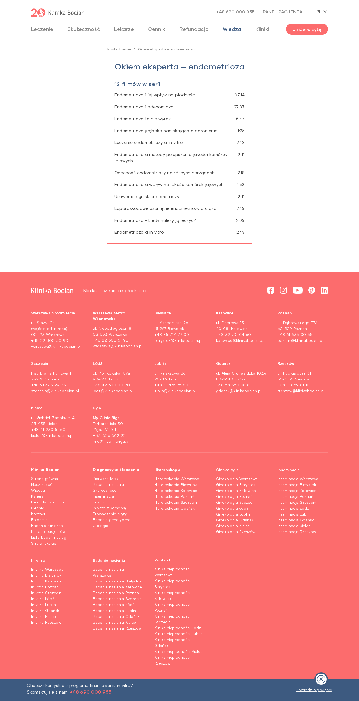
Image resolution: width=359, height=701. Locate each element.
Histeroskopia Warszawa (176, 478)
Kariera (37, 496)
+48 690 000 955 (235, 11)
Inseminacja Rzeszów (296, 531)
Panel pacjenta (282, 11)
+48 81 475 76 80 (171, 384)
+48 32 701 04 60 (233, 334)
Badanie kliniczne (47, 525)
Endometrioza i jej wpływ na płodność (154, 94)
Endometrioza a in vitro (139, 232)
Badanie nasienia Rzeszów (117, 628)
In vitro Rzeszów (46, 622)
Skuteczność (84, 29)
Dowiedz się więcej (314, 690)
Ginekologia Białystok (236, 484)
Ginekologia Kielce (233, 525)
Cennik (37, 507)
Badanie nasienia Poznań (116, 592)
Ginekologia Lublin (233, 514)
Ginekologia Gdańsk (234, 519)
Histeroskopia (167, 469)
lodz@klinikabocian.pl (113, 390)
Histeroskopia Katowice (175, 490)
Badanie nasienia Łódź (113, 604)
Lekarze (124, 29)
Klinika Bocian (119, 49)
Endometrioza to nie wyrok (142, 118)
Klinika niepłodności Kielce (178, 651)
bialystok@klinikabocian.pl (178, 340)
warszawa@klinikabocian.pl (56, 346)
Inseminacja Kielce (293, 525)
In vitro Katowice (46, 581)
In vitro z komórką (109, 507)
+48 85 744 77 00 (171, 334)
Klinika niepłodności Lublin (178, 633)
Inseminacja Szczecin (296, 502)
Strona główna (44, 478)
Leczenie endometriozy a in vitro (148, 142)
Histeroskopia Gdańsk (174, 508)
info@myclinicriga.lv (111, 441)
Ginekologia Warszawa (237, 478)
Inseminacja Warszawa (297, 478)
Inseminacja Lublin (293, 514)
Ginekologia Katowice (236, 490)
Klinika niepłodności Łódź (177, 627)
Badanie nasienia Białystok (117, 581)
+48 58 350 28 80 (234, 384)
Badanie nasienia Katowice (117, 586)
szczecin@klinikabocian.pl (55, 390)
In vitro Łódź (42, 598)
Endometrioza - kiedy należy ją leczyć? (155, 220)
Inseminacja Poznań (295, 496)
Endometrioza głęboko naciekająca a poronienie (165, 130)
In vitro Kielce (43, 616)
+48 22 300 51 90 (110, 340)
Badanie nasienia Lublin (114, 610)
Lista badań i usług (48, 537)
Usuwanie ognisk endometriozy (146, 196)
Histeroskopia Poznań (174, 496)
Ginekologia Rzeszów (235, 531)
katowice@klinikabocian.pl (240, 340)
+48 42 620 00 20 (111, 384)
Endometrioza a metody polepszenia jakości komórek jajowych (170, 157)
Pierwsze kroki (106, 478)
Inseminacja (103, 496)
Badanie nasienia (108, 484)
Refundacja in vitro (48, 502)
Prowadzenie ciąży (110, 513)
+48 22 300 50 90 (49, 340)
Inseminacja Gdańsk (295, 519)
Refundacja (194, 29)
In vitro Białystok (46, 575)
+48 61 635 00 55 (294, 334)
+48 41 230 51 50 (48, 429)
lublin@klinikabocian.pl (175, 390)
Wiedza (232, 29)
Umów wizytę (307, 29)
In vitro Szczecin (46, 592)
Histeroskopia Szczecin (175, 502)
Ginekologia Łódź (232, 508)
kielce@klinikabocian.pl (52, 435)
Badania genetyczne (111, 519)
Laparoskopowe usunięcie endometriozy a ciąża (165, 208)
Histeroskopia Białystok (175, 484)
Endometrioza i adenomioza (144, 107)
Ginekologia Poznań (234, 496)
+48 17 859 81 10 (293, 384)
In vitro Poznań (45, 586)
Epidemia (39, 519)
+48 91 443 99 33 (48, 384)
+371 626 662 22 (109, 435)
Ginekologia (227, 469)
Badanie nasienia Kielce (114, 622)
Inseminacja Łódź (293, 508)
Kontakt (38, 513)
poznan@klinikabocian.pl (300, 340)
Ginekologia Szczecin (236, 502)
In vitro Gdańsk (45, 610)
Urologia (100, 525)
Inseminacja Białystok (296, 484)
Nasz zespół (42, 484)
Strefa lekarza (43, 543)
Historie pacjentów (48, 531)
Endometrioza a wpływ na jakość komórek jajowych (169, 184)
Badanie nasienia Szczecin (117, 598)
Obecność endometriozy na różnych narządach (164, 172)
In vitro (99, 502)
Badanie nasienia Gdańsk (116, 616)
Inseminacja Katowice (296, 490)
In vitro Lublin (43, 604)
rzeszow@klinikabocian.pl (300, 390)
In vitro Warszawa (47, 569)
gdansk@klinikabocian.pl (238, 390)
